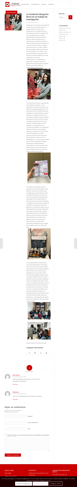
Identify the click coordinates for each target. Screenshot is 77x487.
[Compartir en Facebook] (29, 353)
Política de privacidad (11, 476)
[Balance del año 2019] (75, 243)
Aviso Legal (8, 473)
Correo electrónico (33, 422)
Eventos (61, 38)
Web (29, 428)
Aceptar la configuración (24, 483)
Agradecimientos (63, 28)
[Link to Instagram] (13, 20)
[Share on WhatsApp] (41, 353)
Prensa (61, 40)
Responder (15, 384)
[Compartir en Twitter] (35, 353)
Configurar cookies (55, 483)
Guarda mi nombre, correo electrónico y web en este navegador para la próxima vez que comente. (28, 435)
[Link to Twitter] (10, 20)
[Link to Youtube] (8, 20)
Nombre (30, 416)
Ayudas (61, 30)
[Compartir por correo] (46, 353)
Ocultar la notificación (40, 483)
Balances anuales (63, 32)
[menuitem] (7, 4)
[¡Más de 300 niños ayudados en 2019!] (1, 243)
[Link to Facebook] (5, 20)
